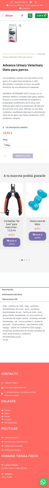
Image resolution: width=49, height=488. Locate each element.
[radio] (6, 145)
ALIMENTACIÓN (22, 54)
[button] (22, 15)
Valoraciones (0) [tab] (9, 299)
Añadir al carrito (22, 156)
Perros (11, 54)
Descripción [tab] (7, 289)
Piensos (33, 54)
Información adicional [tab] (12, 294)
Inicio (5, 54)
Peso (5, 140)
